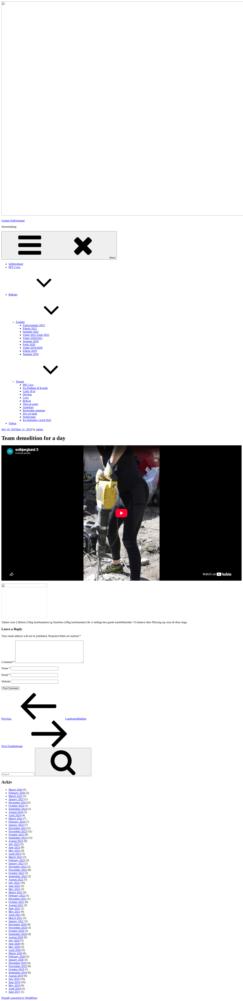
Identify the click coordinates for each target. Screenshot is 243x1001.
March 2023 (15, 857)
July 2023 (14, 844)
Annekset (28, 407)
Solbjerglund (16, 263)
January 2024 (16, 824)
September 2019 (18, 972)
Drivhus (27, 394)
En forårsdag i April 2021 (37, 420)
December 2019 (18, 962)
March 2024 (15, 818)
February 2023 (17, 860)
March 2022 (15, 892)
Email (5, 674)
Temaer (20, 381)
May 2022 (14, 889)
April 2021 (15, 914)
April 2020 (15, 950)
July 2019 (14, 978)
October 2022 (16, 873)
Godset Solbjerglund (13, 220)
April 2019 (15, 988)
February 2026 (17, 792)
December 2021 (18, 898)
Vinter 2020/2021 (33, 338)
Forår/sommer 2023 (34, 325)
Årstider (20, 322)
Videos (12, 423)
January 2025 (16, 799)
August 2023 (16, 841)
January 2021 (16, 921)
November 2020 (18, 927)
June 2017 (14, 991)
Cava (26, 397)
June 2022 (14, 885)
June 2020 (14, 943)
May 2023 (14, 850)
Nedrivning (29, 416)
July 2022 (14, 882)
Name (5, 668)
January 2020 (16, 959)
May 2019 (14, 985)
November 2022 (18, 869)
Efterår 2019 (30, 350)
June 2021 (14, 908)
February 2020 (17, 956)
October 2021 (16, 901)
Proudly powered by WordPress (19, 997)
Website (5, 681)
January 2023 (16, 863)
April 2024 (15, 815)
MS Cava (28, 384)
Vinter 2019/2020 (33, 347)
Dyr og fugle (30, 413)
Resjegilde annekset (34, 410)
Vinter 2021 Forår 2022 (36, 334)
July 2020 (14, 940)
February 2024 (17, 821)
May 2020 (14, 946)
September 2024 (18, 808)
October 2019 (16, 969)
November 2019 (18, 966)
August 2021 (16, 905)
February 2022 (17, 895)
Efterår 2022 (30, 328)
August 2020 (16, 937)
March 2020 (15, 953)
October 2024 (16, 805)
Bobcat (27, 400)
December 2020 (18, 924)
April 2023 (15, 853)
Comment (8, 662)
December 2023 (18, 828)
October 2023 (16, 834)
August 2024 (16, 812)
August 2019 (16, 975)
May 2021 (14, 911)
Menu (112, 257)
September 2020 (18, 934)
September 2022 (18, 876)
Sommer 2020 (31, 341)
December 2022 (18, 866)
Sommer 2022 (31, 331)
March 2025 (15, 796)
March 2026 (15, 789)
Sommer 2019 (31, 354)
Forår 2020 (29, 344)
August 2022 (16, 879)
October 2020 (16, 930)
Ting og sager (30, 404)
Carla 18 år (29, 391)
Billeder (13, 294)
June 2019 (14, 982)
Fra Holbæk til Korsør (35, 388)
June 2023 (14, 847)
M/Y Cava (14, 267)
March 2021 (15, 918)
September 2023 (18, 837)
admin (39, 429)
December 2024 (18, 802)
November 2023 (18, 831)
